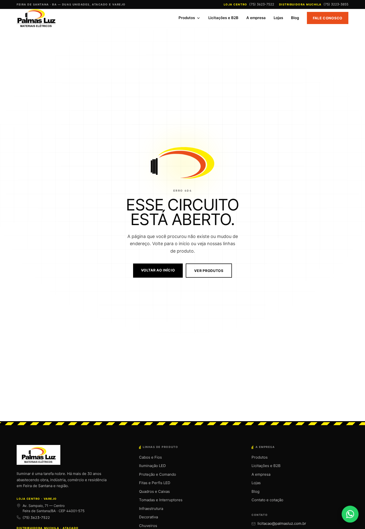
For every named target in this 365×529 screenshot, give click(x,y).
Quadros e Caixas (154, 491)
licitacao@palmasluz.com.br (281, 523)
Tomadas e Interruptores (160, 500)
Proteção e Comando (157, 474)
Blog (295, 17)
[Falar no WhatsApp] (350, 514)
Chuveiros (148, 525)
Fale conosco (327, 18)
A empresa (256, 17)
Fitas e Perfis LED (154, 482)
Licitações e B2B (223, 17)
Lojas (278, 17)
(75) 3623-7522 (261, 4)
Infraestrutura (151, 508)
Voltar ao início (158, 270)
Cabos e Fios (150, 457)
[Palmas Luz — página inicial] (36, 18)
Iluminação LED (152, 465)
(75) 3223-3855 (336, 4)
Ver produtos (208, 270)
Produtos (187, 17)
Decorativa (148, 517)
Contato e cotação (267, 500)
